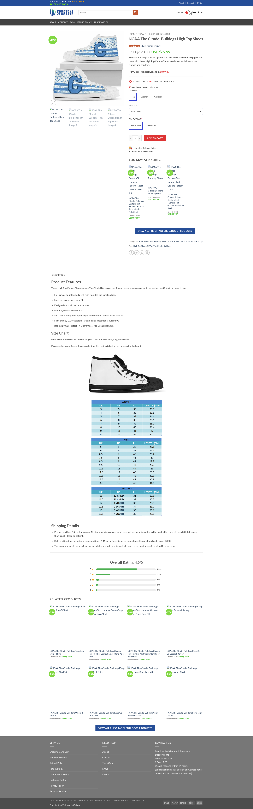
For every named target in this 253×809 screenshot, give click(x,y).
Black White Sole (146, 241)
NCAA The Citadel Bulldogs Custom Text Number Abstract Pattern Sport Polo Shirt (144, 654)
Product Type (179, 241)
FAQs (199, 3)
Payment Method (58, 757)
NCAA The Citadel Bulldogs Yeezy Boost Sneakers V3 (143, 714)
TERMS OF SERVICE (120, 801)
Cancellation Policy (59, 774)
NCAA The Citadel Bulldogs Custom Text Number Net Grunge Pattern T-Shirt (175, 201)
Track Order (101, 22)
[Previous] (54, 68)
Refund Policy (84, 22)
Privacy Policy (57, 785)
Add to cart (155, 138)
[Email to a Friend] (142, 252)
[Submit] (135, 12)
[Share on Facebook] (131, 252)
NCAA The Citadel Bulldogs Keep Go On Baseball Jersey (183, 652)
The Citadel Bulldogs (158, 34)
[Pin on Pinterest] (147, 252)
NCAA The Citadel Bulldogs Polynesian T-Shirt (184, 714)
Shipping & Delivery (59, 751)
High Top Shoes (160, 241)
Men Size (138, 105)
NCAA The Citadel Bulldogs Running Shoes (155, 191)
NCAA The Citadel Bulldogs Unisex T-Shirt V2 (67, 714)
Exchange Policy (58, 780)
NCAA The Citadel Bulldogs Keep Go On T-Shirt (105, 714)
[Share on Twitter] (136, 252)
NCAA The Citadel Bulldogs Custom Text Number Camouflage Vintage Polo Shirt (106, 654)
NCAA (141, 34)
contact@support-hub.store (176, 750)
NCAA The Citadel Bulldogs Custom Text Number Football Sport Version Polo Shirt (136, 205)
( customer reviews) (151, 46)
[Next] (119, 68)
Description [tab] (58, 275)
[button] (53, 102)
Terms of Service (58, 791)
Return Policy (56, 768)
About (181, 3)
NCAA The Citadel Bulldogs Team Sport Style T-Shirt (67, 652)
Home (132, 34)
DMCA (106, 774)
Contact (190, 3)
